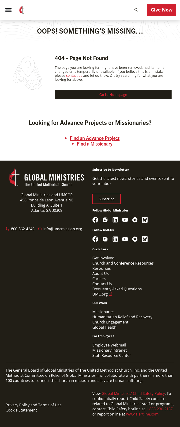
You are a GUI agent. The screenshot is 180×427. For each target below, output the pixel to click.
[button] (136, 10)
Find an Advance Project (95, 138)
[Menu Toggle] (8, 9)
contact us (74, 75)
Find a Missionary (94, 143)
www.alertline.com (142, 414)
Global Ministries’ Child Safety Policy (133, 393)
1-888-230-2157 (159, 409)
